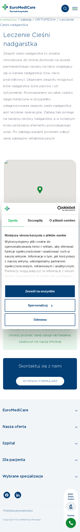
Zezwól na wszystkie (40, 291)
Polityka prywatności (18, 510)
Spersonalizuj (38, 305)
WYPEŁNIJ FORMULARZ (40, 381)
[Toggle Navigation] (40, 410)
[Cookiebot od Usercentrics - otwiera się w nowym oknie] (57, 208)
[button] (40, 190)
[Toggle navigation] (75, 8)
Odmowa (40, 319)
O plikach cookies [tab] (62, 220)
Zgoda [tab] (12, 220)
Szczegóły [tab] (35, 220)
